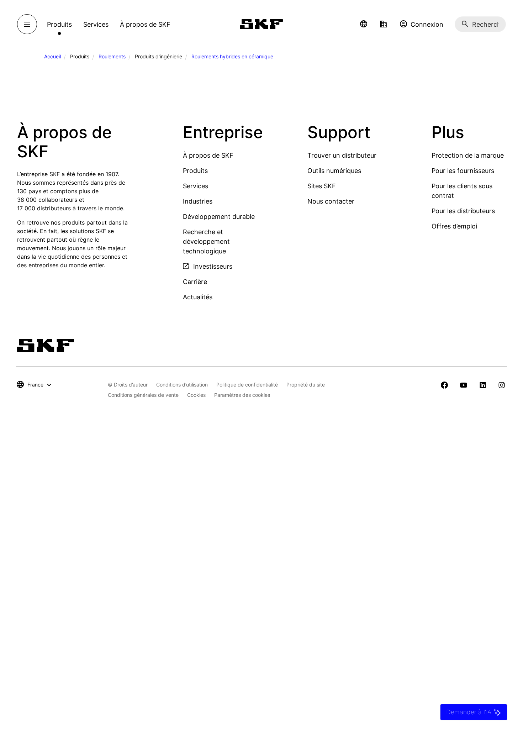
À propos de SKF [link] (145, 24)
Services (195, 186)
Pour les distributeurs (463, 211)
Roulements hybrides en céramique (232, 56)
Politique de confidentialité (247, 385)
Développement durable (219, 216)
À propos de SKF (208, 155)
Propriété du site (305, 385)
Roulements (112, 56)
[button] (363, 24)
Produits (195, 170)
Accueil (52, 56)
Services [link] (96, 24)
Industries (197, 201)
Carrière (195, 281)
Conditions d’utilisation (182, 385)
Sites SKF (321, 186)
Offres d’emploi (454, 226)
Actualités (197, 297)
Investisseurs (211, 266)
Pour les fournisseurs (463, 170)
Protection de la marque (468, 155)
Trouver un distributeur (341, 155)
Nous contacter (330, 201)
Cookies (196, 395)
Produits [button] (59, 24)
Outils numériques (334, 170)
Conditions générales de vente (143, 395)
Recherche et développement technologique (206, 241)
